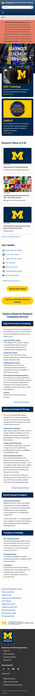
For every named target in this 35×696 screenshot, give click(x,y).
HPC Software (6, 601)
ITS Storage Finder (8, 616)
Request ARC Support (17, 289)
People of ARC (6, 595)
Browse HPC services (21, 402)
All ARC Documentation (11, 281)
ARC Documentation (8, 610)
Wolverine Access (9, 679)
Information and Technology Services (14, 648)
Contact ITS (6, 673)
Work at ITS (7, 660)
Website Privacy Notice (12, 685)
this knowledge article (10, 41)
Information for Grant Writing (11, 598)
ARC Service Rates (8, 592)
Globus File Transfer (8, 604)
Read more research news (11, 237)
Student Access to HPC (9, 607)
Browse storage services (20, 488)
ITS (4, 17)
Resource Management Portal (12, 589)
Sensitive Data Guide (21, 482)
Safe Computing (8, 654)
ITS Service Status (9, 657)
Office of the (10, 682)
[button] (17, 12)
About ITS (6, 651)
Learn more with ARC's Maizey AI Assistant (17, 300)
